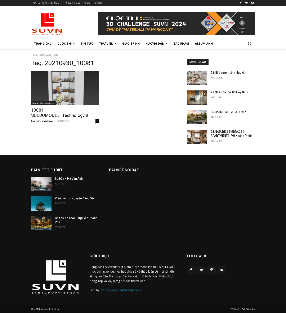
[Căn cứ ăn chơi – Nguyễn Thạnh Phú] (41, 223)
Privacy (235, 308)
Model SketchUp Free (43, 103)
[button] (250, 44)
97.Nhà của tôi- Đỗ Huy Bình (229, 92)
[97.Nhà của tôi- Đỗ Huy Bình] (197, 97)
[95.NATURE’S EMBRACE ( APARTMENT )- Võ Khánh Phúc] (197, 137)
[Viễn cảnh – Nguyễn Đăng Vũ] (41, 203)
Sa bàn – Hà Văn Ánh (69, 178)
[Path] (211, 270)
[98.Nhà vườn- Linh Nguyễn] (197, 78)
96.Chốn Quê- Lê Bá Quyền (228, 112)
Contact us (248, 308)
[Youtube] (252, 3)
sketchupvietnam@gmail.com (121, 290)
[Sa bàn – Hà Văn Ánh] (41, 184)
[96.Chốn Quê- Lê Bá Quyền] (197, 117)
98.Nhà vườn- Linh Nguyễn (228, 72)
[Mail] (246, 3)
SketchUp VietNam (42, 120)
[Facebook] (240, 3)
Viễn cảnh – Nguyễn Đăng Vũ (74, 198)
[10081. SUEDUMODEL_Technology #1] (65, 88)
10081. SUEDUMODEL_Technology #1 (61, 113)
